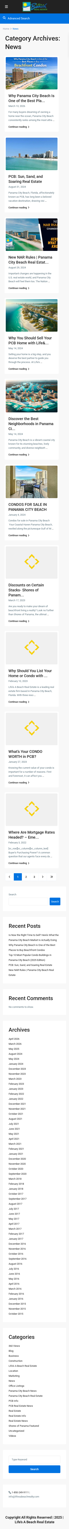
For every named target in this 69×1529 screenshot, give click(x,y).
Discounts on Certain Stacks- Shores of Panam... (26, 590)
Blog (11, 1350)
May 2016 (14, 1278)
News (12, 1380)
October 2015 (16, 1313)
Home (6, 28)
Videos (12, 1435)
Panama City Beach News (23, 1390)
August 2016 (15, 1263)
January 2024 (16, 1063)
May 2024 (14, 1058)
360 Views (14, 1345)
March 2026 (15, 1043)
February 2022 (16, 1093)
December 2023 (17, 1068)
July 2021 (14, 1123)
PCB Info (13, 1400)
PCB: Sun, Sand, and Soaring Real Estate (30, 965)
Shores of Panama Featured (24, 1425)
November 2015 (17, 1308)
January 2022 (16, 1098)
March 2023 (15, 1078)
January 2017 (16, 1238)
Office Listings (16, 1385)
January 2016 (16, 1298)
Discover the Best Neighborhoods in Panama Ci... (30, 423)
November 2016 (17, 1248)
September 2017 (17, 1198)
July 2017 (14, 1208)
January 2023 (16, 1088)
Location (13, 1370)
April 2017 (14, 1223)
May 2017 (14, 1218)
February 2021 (16, 1148)
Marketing (14, 1375)
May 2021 (14, 1133)
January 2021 (16, 1153)
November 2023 (17, 1073)
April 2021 (14, 1138)
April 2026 (14, 1038)
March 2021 (15, 1143)
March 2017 (15, 1228)
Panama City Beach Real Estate (26, 1395)
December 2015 (17, 1303)
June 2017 (14, 1213)
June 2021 (14, 1128)
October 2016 (16, 1253)
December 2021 (17, 1103)
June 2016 (14, 1273)
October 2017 (16, 1193)
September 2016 (17, 1258)
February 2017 (16, 1233)
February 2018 (16, 1183)
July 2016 (14, 1268)
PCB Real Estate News (21, 1405)
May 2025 (14, 1048)
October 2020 (16, 1168)
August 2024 (15, 1053)
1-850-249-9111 (20, 1492)
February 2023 (16, 1083)
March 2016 (15, 1288)
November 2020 (17, 1163)
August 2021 (15, 1118)
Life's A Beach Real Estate (23, 1365)
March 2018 (15, 1178)
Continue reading (17, 126)
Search (12, 894)
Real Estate (15, 1410)
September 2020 (17, 1173)
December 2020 (17, 1158)
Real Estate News (18, 1420)
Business (14, 1355)
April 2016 (14, 1283)
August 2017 (15, 1203)
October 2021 (16, 1113)
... (53, 120)
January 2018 (16, 1188)
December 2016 (17, 1243)
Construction (15, 1360)
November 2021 (17, 1108)
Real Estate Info (17, 1415)
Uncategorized (16, 1430)
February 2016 (16, 1293)
